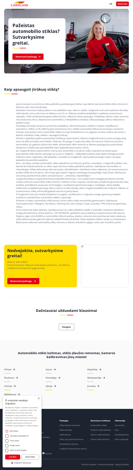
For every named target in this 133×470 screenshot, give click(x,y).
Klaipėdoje (92, 369)
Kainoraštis (120, 425)
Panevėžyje (51, 377)
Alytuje (49, 386)
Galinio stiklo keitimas (100, 439)
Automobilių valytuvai (68, 444)
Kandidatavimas (122, 434)
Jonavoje (91, 386)
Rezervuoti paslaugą (26, 56)
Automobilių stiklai (99, 425)
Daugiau (66, 326)
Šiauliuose (9, 377)
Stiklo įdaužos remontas (69, 425)
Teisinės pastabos (89, 464)
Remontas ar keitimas (100, 420)
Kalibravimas (65, 434)
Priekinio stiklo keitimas (101, 430)
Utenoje (8, 386)
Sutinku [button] (12, 457)
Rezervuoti (122, 4)
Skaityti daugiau (32, 425)
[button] (22, 463)
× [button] (39, 398)
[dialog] (22, 431)
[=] (6, 4)
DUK (117, 430)
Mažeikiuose (10, 394)
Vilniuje (7, 369)
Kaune (49, 369)
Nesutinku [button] (30, 457)
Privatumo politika (106, 464)
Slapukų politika (122, 464)
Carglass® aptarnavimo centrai (73, 448)
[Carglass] (20, 4)
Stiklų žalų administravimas (71, 439)
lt (111, 3)
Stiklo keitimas (65, 430)
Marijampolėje (94, 377)
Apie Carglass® (121, 439)
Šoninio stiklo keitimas (100, 434)
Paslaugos (63, 420)
